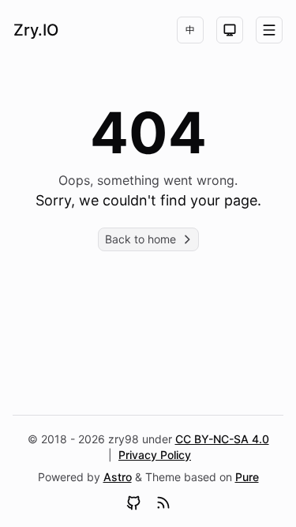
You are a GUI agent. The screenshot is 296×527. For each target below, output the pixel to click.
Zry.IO (35, 30)
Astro (117, 477)
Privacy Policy (154, 454)
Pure (247, 477)
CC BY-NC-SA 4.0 (222, 439)
